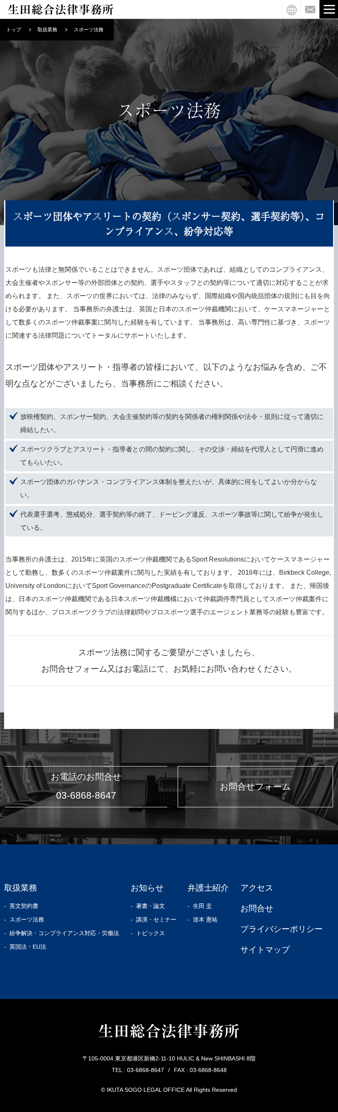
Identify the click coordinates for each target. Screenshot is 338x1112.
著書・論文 (150, 906)
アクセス (256, 887)
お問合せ (256, 908)
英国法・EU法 (27, 946)
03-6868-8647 (86, 795)
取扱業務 (47, 30)
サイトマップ (265, 949)
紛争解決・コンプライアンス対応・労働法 (64, 933)
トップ (13, 30)
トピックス (150, 933)
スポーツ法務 (26, 919)
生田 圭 (202, 906)
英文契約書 (23, 906)
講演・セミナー (156, 919)
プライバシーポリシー (281, 928)
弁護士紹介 (208, 887)
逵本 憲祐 (205, 919)
